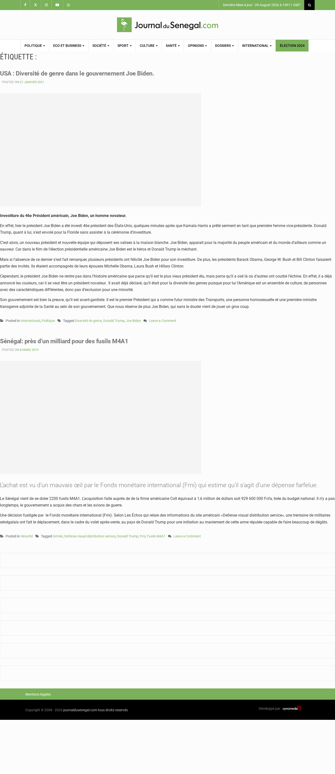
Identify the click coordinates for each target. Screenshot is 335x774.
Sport (123, 46)
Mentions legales (38, 694)
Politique (34, 46)
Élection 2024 (292, 46)
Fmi (142, 536)
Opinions (196, 46)
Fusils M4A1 (156, 536)
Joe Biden (133, 321)
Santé (171, 46)
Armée (58, 536)
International (255, 46)
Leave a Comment (162, 321)
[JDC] (167, 24)
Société (99, 46)
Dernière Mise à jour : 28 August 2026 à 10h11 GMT (261, 5)
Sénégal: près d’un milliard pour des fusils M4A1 (64, 341)
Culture (147, 46)
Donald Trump (114, 321)
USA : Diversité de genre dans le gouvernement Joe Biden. (77, 73)
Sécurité (27, 536)
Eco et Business (67, 46)
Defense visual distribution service (90, 536)
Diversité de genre (88, 321)
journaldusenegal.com (80, 710)
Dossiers (223, 46)
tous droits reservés (113, 710)
